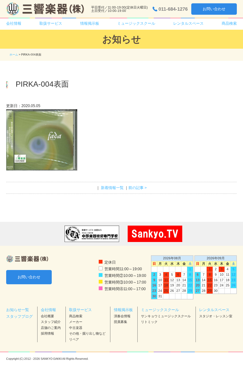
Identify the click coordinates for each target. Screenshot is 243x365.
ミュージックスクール (160, 310)
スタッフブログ (19, 316)
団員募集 (120, 322)
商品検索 (229, 23)
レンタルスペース (214, 310)
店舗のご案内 (51, 328)
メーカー (75, 322)
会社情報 (48, 310)
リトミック (149, 322)
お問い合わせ (214, 9)
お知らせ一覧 (17, 310)
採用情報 (47, 333)
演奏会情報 (122, 316)
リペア (74, 339)
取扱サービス (80, 310)
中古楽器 (75, 328)
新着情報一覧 (112, 188)
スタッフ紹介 (51, 322)
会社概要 (47, 316)
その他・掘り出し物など (87, 333)
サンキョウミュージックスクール (166, 316)
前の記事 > (137, 188)
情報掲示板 (123, 310)
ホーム (13, 54)
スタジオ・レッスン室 (215, 316)
